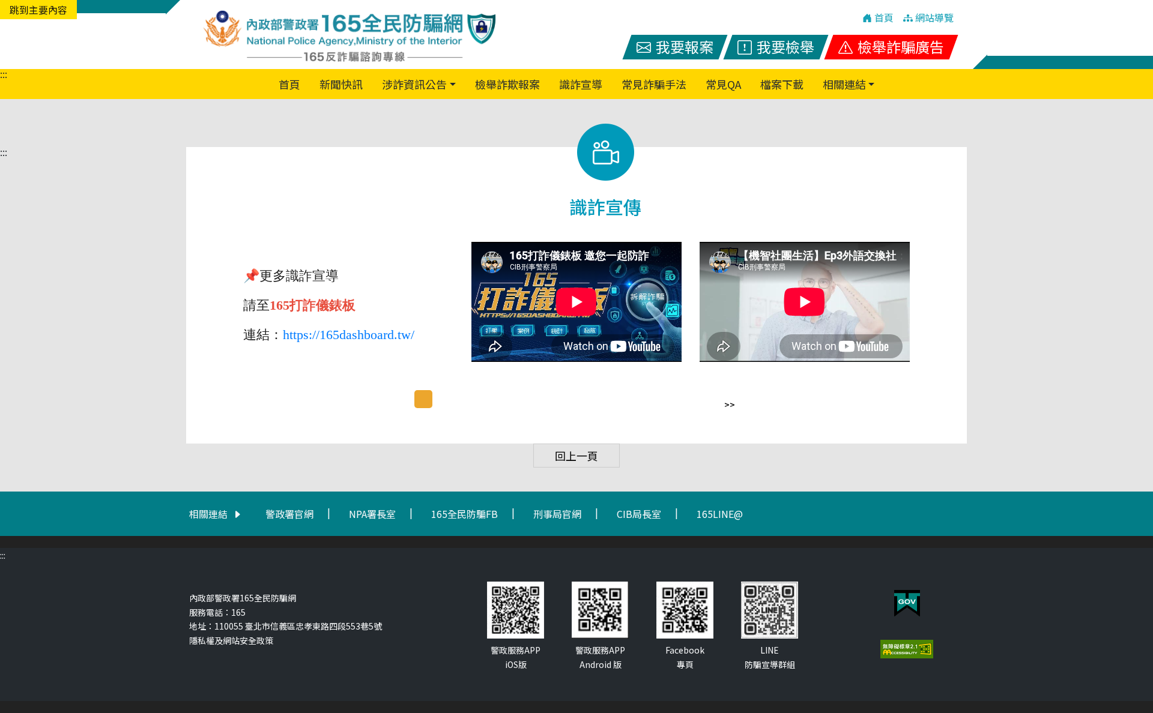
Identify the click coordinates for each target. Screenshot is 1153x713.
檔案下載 (781, 84)
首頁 (292, 84)
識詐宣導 (580, 84)
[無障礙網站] (907, 649)
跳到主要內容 (38, 9)
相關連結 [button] (844, 84)
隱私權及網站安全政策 (231, 640)
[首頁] (348, 34)
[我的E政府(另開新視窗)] (907, 603)
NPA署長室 (372, 514)
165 (238, 612)
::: (3, 74)
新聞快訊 (341, 84)
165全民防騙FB (464, 514)
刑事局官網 (557, 514)
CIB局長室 (639, 514)
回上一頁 (576, 455)
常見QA (723, 84)
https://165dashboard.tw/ (348, 334)
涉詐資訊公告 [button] (414, 84)
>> (729, 405)
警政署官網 (289, 514)
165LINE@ (720, 514)
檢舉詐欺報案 (507, 84)
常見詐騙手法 (654, 84)
